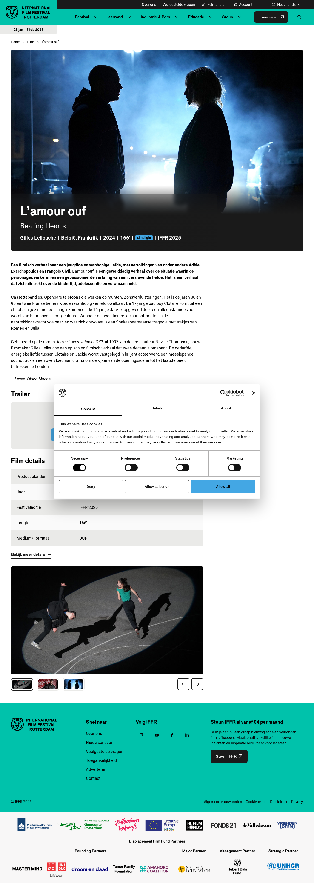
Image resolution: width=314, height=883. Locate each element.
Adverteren (96, 769)
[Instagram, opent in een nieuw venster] (141, 735)
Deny (91, 487)
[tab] (22, 684)
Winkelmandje (212, 4)
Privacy (297, 802)
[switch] (131, 467)
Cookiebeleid (256, 802)
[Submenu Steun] (239, 17)
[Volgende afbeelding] (197, 684)
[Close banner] (253, 393)
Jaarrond (115, 16)
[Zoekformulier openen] (299, 17)
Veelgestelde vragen (179, 4)
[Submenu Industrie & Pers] (177, 17)
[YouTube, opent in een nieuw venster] (157, 735)
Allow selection (157, 487)
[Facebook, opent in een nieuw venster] (172, 735)
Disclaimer (278, 802)
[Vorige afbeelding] (183, 684)
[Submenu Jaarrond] (129, 17)
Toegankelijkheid (101, 760)
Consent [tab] (88, 409)
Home (15, 42)
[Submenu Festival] (95, 17)
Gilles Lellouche (38, 238)
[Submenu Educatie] (211, 17)
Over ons (149, 4)
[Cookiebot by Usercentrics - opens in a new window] (223, 393)
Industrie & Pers (155, 16)
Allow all (223, 487)
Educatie (196, 16)
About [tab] (226, 408)
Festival (82, 16)
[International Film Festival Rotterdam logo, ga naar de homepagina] (28, 12)
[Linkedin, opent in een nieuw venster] (187, 735)
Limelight (144, 238)
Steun (227, 16)
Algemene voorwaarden (223, 802)
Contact (93, 778)
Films (30, 42)
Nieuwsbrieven (99, 742)
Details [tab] (157, 408)
